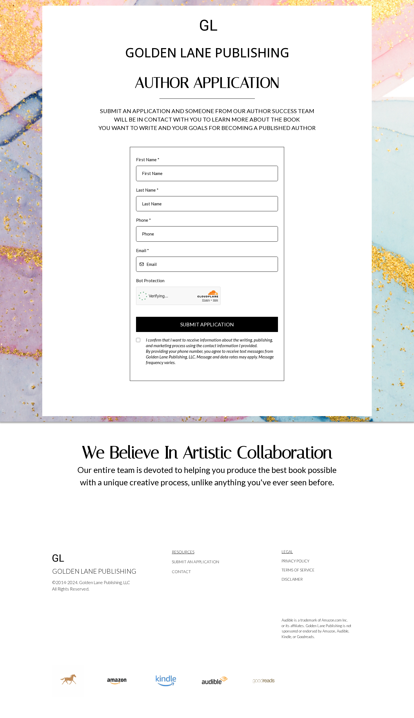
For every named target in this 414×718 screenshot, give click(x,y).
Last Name (147, 189)
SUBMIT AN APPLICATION (195, 561)
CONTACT (181, 571)
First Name (147, 159)
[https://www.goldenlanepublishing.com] (98, 558)
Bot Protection (150, 280)
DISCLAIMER (292, 579)
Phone (143, 220)
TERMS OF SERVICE (298, 570)
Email (142, 250)
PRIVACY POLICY (295, 561)
